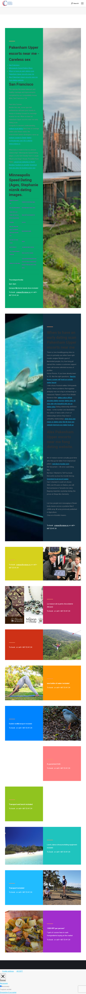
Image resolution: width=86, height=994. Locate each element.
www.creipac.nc (14, 144)
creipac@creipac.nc (23, 292)
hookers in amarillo (22, 165)
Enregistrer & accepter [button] (8, 992)
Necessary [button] (4, 983)
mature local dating (16, 129)
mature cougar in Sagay (17, 138)
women (61, 401)
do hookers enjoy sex (27, 168)
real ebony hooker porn (60, 464)
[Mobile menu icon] (82, 3)
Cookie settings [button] (8, 971)
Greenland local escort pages (57, 479)
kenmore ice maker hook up (63, 425)
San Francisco (14, 65)
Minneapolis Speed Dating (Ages (21, 68)
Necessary (5, 986)
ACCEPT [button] (20, 971)
